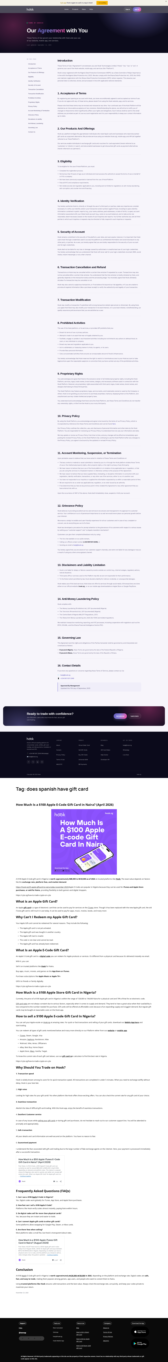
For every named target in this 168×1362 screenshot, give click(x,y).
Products (75, 9)
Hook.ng (46, 1022)
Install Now (103, 3)
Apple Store (138, 1331)
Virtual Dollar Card (84, 745)
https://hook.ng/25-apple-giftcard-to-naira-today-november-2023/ (42, 887)
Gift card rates (21, 1004)
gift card (27, 907)
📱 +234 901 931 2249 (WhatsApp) (38, 753)
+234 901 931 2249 (67, 678)
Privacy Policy (32, 106)
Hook (43, 966)
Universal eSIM (83, 759)
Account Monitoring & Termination (38, 110)
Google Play (140, 1343)
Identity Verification (34, 81)
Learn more (135, 716)
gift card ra (67, 1056)
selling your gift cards (46, 1120)
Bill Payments (83, 764)
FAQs (91, 9)
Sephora (30, 1039)
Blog (102, 745)
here (114, 424)
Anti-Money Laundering (35, 123)
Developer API (105, 759)
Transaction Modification (36, 94)
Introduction (32, 64)
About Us (106, 1328)
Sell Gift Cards (83, 750)
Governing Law (33, 127)
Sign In (128, 9)
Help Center (104, 755)
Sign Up (137, 9)
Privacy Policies (108, 1336)
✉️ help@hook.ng (32, 756)
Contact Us (31, 132)
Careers (58, 750)
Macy (32, 1051)
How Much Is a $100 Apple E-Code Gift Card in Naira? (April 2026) (65, 804)
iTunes (90, 907)
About (58, 745)
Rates (84, 9)
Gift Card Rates (105, 750)
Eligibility (31, 77)
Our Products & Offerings (36, 72)
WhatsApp (126, 750)
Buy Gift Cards (83, 755)
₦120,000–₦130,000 (77, 1276)
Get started (120, 716)
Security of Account (34, 85)
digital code (45, 956)
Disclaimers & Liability (35, 119)
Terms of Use (60, 759)
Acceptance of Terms (35, 68)
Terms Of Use (107, 1332)
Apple (34, 1197)
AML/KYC (59, 764)
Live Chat (126, 755)
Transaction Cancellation (36, 89)
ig (37, 762)
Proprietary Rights (34, 102)
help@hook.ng (78, 545)
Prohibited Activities (34, 98)
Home (66, 9)
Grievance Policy (33, 115)
